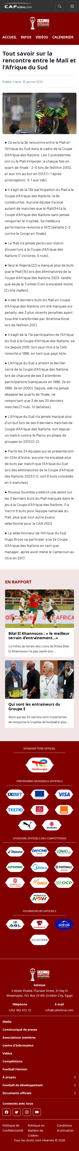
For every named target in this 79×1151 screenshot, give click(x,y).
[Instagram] (27, 1112)
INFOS (26, 37)
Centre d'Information (18, 1045)
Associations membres (19, 1037)
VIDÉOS (42, 37)
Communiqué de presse (20, 1030)
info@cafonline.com (59, 1010)
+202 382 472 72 (19, 1010)
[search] (59, 6)
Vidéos (7, 1053)
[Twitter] (17, 1112)
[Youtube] (37, 1112)
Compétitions (12, 1061)
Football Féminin (15, 1069)
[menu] (72, 6)
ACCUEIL (10, 37)
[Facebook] (7, 1112)
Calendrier (63, 37)
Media (7, 1022)
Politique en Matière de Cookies (36, 1130)
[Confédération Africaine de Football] (18, 5)
